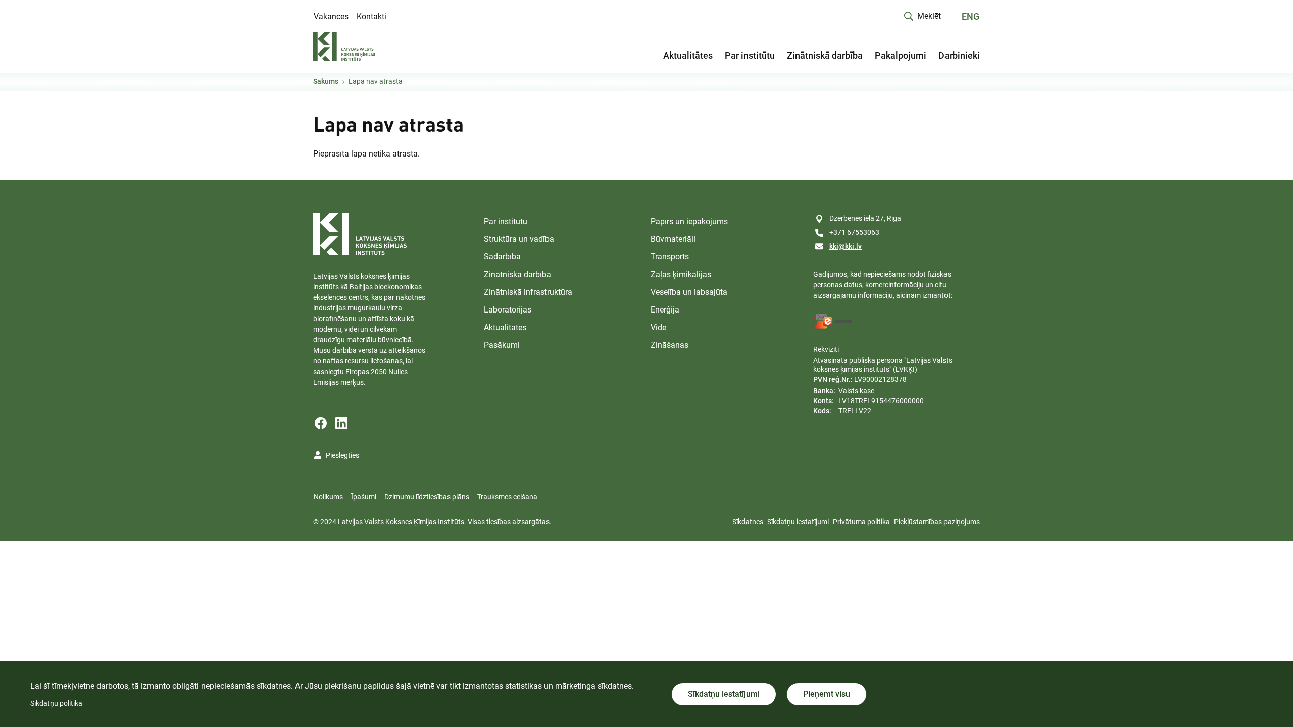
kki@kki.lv (845, 246)
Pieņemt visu (826, 694)
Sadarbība (502, 257)
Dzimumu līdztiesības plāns (426, 497)
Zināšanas (669, 345)
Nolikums (328, 497)
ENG (970, 16)
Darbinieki (959, 55)
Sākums (325, 81)
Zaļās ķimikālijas (681, 274)
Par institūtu (750, 55)
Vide (658, 327)
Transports (670, 257)
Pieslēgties (342, 455)
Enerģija (665, 310)
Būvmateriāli (673, 239)
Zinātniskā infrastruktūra (528, 292)
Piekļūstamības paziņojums (937, 521)
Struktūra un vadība (519, 239)
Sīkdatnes (747, 521)
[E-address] (833, 321)
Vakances (331, 16)
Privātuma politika (861, 521)
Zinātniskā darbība (825, 55)
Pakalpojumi (900, 55)
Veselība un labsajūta (689, 292)
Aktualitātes (688, 55)
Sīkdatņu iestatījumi (798, 521)
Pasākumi (502, 345)
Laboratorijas (507, 310)
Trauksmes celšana (507, 497)
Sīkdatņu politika (56, 703)
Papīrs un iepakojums (689, 221)
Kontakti (371, 16)
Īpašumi (363, 497)
